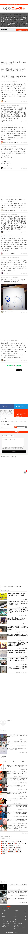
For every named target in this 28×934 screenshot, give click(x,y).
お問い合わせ (5, 925)
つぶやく (19, 367)
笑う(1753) (25, 23)
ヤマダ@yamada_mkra (8, 120)
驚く (24, 843)
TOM (21, 769)
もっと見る (25, 833)
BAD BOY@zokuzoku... (8, 273)
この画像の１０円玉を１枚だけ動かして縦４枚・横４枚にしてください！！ (17, 765)
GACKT (4, 851)
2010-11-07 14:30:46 (15, 236)
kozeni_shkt (3, 340)
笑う (11, 843)
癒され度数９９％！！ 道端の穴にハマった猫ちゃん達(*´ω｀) (17, 898)
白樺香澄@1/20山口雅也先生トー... (10, 210)
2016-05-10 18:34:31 (13, 81)
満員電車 (11, 851)
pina (21, 739)
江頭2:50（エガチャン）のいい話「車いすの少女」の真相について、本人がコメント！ (17, 773)
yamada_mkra (3, 105)
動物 (19, 845)
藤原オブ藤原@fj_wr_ (7, 168)
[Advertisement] (14, 46)
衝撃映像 (12, 845)
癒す (4, 843)
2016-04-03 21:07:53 (12, 146)
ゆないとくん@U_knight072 (9, 253)
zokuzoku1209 (3, 257)
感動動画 (12, 847)
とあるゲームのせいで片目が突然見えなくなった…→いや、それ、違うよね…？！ (17, 611)
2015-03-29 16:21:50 (12, 125)
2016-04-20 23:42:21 (15, 257)
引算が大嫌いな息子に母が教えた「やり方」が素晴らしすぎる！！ (16, 749)
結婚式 (4, 853)
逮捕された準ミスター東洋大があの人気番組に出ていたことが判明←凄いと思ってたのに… (17, 807)
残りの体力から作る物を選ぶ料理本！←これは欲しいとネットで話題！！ (17, 594)
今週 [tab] (4, 761)
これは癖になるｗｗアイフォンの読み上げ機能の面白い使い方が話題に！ (17, 792)
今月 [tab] (14, 761)
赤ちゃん (4, 847)
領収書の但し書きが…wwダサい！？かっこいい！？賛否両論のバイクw (17, 651)
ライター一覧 (5, 923)
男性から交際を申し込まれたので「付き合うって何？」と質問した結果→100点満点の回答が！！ (17, 644)
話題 (19, 841)
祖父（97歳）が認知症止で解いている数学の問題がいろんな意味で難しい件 (17, 635)
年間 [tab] (23, 761)
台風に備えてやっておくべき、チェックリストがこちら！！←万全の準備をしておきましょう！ (17, 603)
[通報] (24, 421)
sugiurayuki (3, 277)
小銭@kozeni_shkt (7, 360)
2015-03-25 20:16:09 (16, 196)
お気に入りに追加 (22, 30)
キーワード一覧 (18, 923)
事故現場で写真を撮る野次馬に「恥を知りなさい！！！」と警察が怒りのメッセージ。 (17, 813)
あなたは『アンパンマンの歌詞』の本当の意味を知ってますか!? (17, 799)
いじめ (18, 849)
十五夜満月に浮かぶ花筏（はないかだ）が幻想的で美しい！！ (17, 735)
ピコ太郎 (4, 849)
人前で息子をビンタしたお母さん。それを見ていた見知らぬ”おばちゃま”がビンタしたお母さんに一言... (17, 893)
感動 (4, 841)
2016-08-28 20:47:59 (14, 214)
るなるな (19, 599)
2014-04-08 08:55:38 (14, 277)
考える (12, 841)
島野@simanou (6, 101)
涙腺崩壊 (19, 847)
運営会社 (4, 927)
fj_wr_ (2, 146)
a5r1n (2, 125)
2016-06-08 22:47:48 (15, 105)
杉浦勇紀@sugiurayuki (7, 311)
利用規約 (16, 925)
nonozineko (3, 214)
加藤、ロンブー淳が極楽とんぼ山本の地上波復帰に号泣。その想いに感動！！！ (17, 819)
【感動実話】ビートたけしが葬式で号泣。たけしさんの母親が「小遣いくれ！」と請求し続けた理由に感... (17, 827)
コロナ (4, 845)
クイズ (19, 851)
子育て (12, 849)
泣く (18, 843)
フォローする (6, 81)
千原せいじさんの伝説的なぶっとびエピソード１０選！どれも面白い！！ (17, 786)
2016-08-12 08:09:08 (14, 340)
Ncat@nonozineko (7, 231)
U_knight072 (3, 236)
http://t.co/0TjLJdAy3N (11, 282)
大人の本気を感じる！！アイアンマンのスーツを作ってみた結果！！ (17, 618)
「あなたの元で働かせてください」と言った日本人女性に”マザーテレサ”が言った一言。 (17, 743)
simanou (2, 81)
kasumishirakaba (4, 196)
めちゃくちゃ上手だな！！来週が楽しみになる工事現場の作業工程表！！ (17, 667)
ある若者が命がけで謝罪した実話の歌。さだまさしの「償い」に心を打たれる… (17, 779)
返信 (2, 427)
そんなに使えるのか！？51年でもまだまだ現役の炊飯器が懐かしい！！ (17, 659)
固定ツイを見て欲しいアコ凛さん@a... (11, 142)
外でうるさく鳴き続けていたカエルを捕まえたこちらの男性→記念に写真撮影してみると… (17, 627)
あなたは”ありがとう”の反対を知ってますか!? (17, 885)
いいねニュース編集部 (15, 746)
